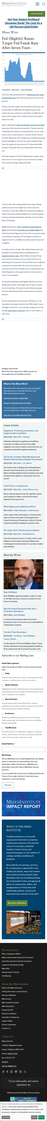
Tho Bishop (18, 636)
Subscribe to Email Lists (10, 1017)
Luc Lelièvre (27, 463)
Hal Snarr (26, 437)
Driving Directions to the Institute (14, 992)
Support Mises (36, 14)
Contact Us (6, 1028)
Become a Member (17, 903)
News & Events (11, 699)
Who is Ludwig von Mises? (11, 954)
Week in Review (11, 685)
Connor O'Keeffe (10, 639)
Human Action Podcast (10, 972)
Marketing (6, 755)
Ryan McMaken (26, 90)
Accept (41, 1117)
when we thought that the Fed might (30, 125)
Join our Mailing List (9, 1066)
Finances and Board (9, 1014)
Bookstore (9, 713)
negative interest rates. (11, 256)
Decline (34, 1117)
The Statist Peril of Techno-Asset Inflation (22, 531)
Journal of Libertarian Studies (13, 965)
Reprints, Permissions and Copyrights (17, 403)
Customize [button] (5, 1117)
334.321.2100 (12, 1054)
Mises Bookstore (8, 1006)
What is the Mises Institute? (12, 988)
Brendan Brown (28, 534)
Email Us (5, 1062)
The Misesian (10, 728)
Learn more (14, 767)
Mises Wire (10, 32)
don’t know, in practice (16, 311)
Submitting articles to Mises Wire (16, 398)
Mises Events (6, 999)
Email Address (9, 744)
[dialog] (23, 1111)
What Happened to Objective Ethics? (20, 507)
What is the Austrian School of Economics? (17, 958)
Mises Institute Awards (10, 1003)
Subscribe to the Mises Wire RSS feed (17, 415)
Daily (7, 673)
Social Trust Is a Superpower (16, 486)
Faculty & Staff (7, 1010)
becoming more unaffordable (29, 230)
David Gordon (33, 510)
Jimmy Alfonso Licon (30, 490)
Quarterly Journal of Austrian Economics (17, 961)
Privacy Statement (9, 1025)
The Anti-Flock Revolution (15, 632)
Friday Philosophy (20, 510)
